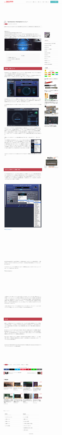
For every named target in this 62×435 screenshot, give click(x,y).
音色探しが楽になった (12, 57)
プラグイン (10, 364)
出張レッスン (8, 419)
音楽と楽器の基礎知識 (49, 64)
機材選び (27, 364)
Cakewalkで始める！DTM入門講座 (50, 43)
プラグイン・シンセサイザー (16, 364)
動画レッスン (8, 421)
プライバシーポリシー (27, 425)
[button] (6, 369)
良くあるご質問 (26, 421)
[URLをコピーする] (39, 369)
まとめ (10, 60)
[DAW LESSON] (8, 2)
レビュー (6, 364)
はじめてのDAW (48, 56)
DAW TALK (47, 47)
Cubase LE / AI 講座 (48, 45)
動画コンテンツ (48, 62)
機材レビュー (23, 364)
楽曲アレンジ (8, 423)
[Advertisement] (31, 10)
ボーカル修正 (8, 425)
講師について (26, 419)
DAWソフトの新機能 (48, 49)
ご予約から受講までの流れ (28, 423)
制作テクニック (48, 60)
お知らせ (47, 54)
